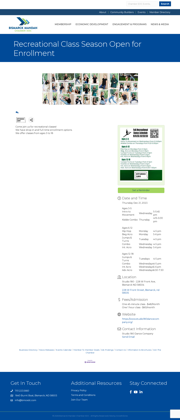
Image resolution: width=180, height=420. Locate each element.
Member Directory (159, 12)
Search (165, 4)
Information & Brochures (139, 350)
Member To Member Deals (86, 350)
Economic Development (92, 24)
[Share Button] (31, 120)
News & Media (160, 24)
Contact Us (120, 350)
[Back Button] (17, 113)
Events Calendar (64, 350)
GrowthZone (122, 416)
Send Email (128, 337)
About (102, 12)
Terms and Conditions (83, 395)
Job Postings (107, 350)
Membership (63, 24)
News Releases (46, 350)
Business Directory (28, 350)
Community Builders (122, 12)
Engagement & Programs (129, 24)
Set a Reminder (141, 190)
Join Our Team (79, 399)
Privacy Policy (78, 390)
